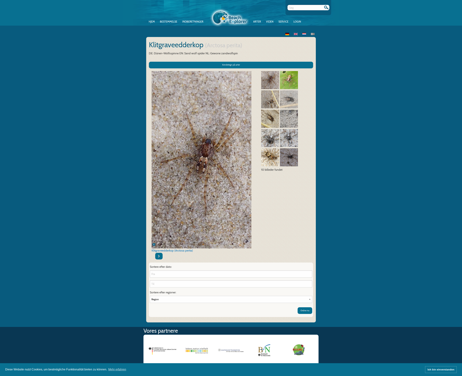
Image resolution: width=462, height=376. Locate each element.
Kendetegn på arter (231, 64)
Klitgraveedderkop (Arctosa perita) (172, 250)
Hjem (152, 21)
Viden (269, 21)
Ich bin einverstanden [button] (441, 369)
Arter (257, 21)
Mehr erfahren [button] (117, 369)
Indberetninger (192, 21)
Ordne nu (304, 310)
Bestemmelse (168, 21)
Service (283, 21)
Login (297, 21)
